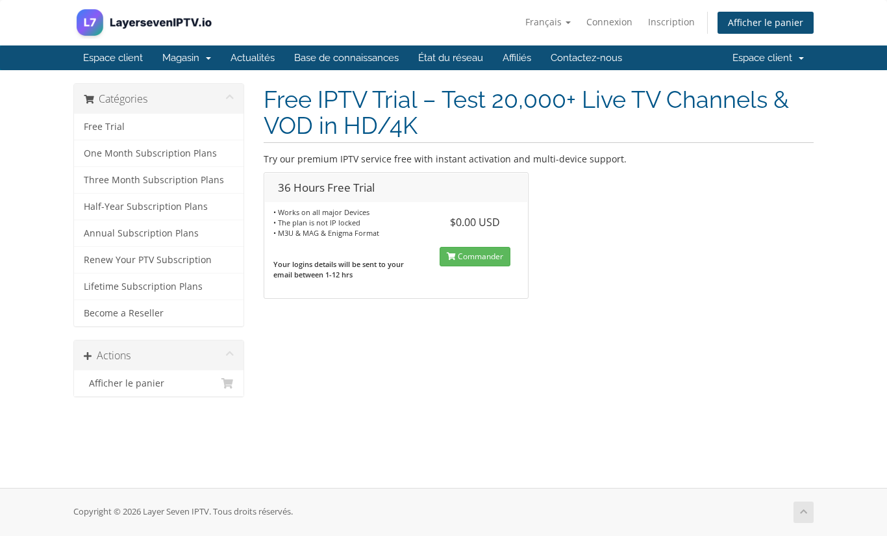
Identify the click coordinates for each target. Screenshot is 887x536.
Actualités (253, 58)
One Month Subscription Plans (150, 153)
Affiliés (517, 58)
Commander (479, 256)
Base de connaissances (346, 58)
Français (544, 22)
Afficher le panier (765, 22)
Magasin (183, 58)
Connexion (609, 22)
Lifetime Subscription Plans (143, 286)
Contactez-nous (586, 58)
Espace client (113, 58)
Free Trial (104, 127)
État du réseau (450, 58)
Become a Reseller (124, 313)
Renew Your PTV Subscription (148, 260)
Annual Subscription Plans (141, 233)
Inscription (671, 22)
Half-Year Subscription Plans (146, 206)
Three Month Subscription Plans (154, 180)
